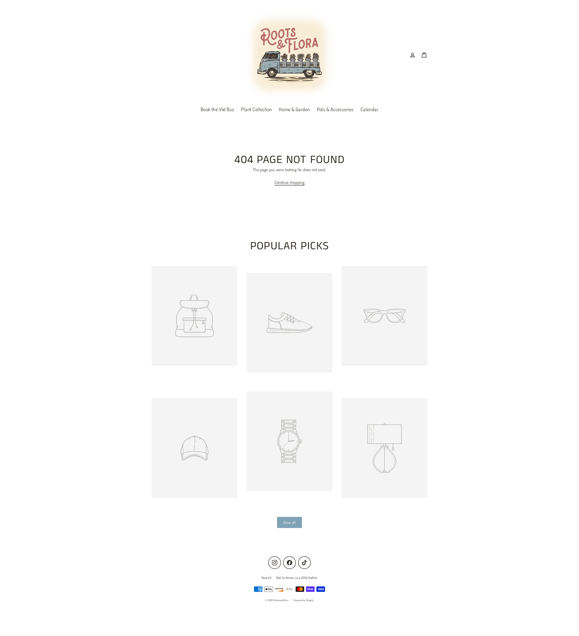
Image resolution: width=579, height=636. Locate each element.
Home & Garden (294, 109)
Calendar (370, 109)
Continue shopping (289, 182)
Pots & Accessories (335, 109)
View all (289, 522)
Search (266, 577)
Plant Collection (256, 109)
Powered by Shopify (304, 600)
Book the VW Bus (217, 109)
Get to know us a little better (297, 577)
